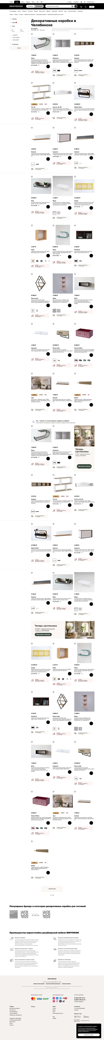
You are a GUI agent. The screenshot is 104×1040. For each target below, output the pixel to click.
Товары (17, 2)
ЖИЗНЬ (54, 1018)
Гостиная (30, 11)
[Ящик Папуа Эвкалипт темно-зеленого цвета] (84, 360)
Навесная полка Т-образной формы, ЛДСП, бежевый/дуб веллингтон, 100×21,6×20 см (83, 400)
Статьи (54, 1008)
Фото (33, 1)
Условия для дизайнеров (15, 1020)
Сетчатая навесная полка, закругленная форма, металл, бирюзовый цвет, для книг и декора (63, 252)
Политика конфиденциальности (53, 983)
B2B (41, 1)
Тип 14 (33, 107)
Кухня (19, 11)
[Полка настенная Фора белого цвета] (54, 213)
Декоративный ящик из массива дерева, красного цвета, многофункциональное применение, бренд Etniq (84, 351)
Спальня (24, 11)
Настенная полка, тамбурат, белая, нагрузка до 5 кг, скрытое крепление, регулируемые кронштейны (62, 203)
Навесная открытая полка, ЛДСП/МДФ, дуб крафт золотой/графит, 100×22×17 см (84, 154)
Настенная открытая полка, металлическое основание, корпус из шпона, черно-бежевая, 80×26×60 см (40, 301)
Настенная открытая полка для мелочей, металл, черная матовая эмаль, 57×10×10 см (84, 110)
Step (32, 201)
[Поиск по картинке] (72, 6)
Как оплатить (13, 1010)
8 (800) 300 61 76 (79, 1000)
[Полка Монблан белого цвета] (54, 70)
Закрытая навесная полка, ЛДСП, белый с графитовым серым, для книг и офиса (63, 154)
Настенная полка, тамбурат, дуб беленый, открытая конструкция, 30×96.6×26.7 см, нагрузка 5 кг (61, 301)
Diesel (76, 397)
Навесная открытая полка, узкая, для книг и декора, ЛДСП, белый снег (40, 350)
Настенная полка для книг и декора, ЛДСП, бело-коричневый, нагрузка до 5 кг (62, 400)
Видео (54, 1010)
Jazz (32, 397)
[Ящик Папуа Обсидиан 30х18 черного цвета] (80, 360)
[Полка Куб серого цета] (37, 261)
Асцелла (55, 152)
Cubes (76, 201)
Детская (61, 11)
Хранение (80, 11)
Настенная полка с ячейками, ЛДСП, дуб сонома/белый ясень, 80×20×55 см (41, 109)
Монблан (55, 58)
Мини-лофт (34, 298)
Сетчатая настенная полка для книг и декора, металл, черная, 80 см (40, 203)
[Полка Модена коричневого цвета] (76, 70)
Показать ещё (52, 888)
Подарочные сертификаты (16, 1015)
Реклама (76, 1010)
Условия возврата (14, 1011)
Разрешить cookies (88, 1034)
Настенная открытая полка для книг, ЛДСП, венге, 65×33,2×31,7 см (83, 252)
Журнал (28, 1)
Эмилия (33, 152)
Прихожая (54, 11)
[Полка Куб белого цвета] (45, 261)
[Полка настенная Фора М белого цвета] (58, 310)
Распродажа (13, 11)
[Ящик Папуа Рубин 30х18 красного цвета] (76, 360)
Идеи (54, 1006)
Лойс (32, 249)
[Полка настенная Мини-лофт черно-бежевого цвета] (33, 310)
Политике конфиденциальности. (87, 1030)
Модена (76, 58)
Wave (32, 58)
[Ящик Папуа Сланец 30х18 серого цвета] (89, 360)
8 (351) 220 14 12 (90, 1)
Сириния (34, 348)
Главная (11, 1)
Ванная (36, 11)
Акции (11, 1023)
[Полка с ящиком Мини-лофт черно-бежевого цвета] (54, 360)
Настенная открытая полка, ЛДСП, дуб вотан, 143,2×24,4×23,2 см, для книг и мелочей (83, 61)
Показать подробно (78, 1001)
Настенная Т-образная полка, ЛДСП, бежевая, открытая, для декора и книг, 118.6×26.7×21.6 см (40, 400)
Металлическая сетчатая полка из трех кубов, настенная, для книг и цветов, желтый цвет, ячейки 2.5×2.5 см (84, 203)
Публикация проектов (58, 1013)
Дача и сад (42, 11)
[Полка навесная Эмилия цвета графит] (37, 164)
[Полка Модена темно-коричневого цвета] (80, 70)
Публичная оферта (66, 983)
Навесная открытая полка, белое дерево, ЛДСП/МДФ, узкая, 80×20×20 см (63, 109)
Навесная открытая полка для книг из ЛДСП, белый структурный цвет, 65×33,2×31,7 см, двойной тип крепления (63, 61)
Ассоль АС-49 (57, 107)
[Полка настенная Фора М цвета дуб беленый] (54, 310)
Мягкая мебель (72, 11)
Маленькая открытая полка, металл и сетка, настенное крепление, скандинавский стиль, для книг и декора (83, 301)
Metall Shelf (78, 107)
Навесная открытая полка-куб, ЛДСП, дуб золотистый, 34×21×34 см (40, 252)
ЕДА (54, 1016)
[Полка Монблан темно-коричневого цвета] (58, 70)
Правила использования (39, 983)
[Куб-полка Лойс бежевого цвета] (33, 261)
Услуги (22, 1)
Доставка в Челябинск (15, 1008)
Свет (65, 11)
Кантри (55, 397)
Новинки (12, 1025)
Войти (92, 6)
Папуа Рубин (78, 348)
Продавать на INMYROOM (15, 1018)
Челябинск (76, 1)
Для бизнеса (12, 1021)
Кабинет (48, 11)
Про (37, 1)
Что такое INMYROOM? (79, 1008)
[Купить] (48, 66)
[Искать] (75, 6)
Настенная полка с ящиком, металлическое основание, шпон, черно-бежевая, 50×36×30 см (63, 351)
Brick (75, 298)
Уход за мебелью (13, 1013)
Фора (54, 201)
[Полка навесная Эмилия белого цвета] (33, 164)
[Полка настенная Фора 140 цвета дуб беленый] (58, 213)
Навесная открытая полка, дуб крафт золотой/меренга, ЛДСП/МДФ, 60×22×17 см (41, 155)
